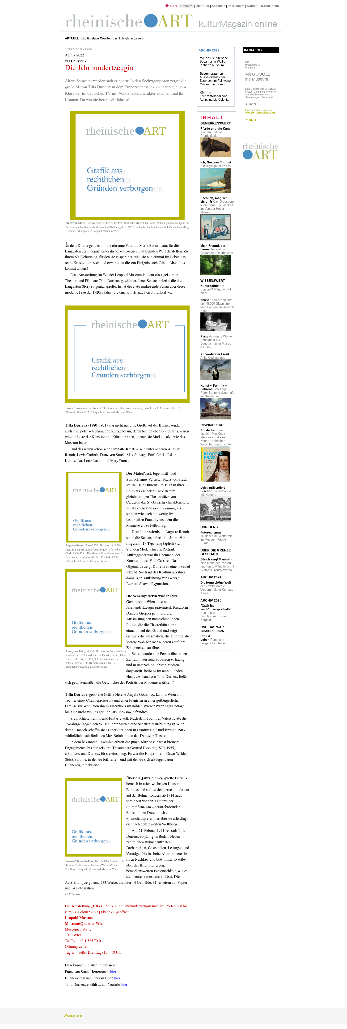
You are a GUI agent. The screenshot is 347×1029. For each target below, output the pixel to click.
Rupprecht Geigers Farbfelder (213, 639)
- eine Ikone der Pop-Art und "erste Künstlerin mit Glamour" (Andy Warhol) (217, 565)
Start (173, 5)
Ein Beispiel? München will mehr (216, 289)
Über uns (202, 5)
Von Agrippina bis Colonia (214, 96)
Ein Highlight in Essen (112, 38)
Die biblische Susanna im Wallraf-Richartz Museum (214, 61)
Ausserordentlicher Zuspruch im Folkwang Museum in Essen (215, 79)
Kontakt (252, 5)
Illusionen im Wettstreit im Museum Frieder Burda (216, 538)
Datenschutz (270, 5)
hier (113, 971)
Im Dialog (253, 50)
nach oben (76, 1015)
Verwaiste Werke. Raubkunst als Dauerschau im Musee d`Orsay (216, 342)
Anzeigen (218, 5)
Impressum (236, 5)
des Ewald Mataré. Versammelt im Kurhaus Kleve (216, 588)
